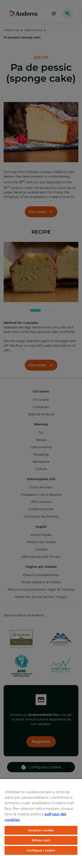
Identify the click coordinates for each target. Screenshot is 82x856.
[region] (41, 817)
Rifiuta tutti (41, 840)
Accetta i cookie (41, 830)
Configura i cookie (41, 850)
